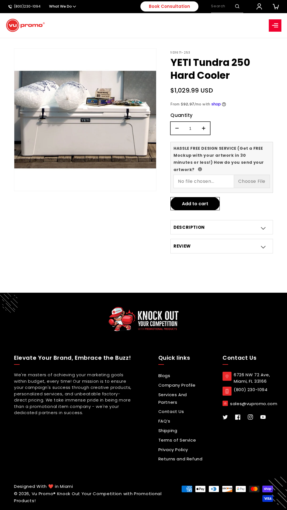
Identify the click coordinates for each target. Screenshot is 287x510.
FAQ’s (164, 421)
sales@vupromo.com (253, 404)
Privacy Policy (173, 450)
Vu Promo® (44, 494)
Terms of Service (177, 440)
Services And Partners (172, 398)
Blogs (164, 376)
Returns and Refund (180, 459)
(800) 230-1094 (250, 390)
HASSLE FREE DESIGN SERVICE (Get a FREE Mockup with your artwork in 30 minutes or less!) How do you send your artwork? (218, 158)
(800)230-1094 (27, 6)
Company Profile (177, 385)
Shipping (167, 430)
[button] (237, 6)
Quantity (181, 115)
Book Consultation (169, 6)
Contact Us (171, 411)
